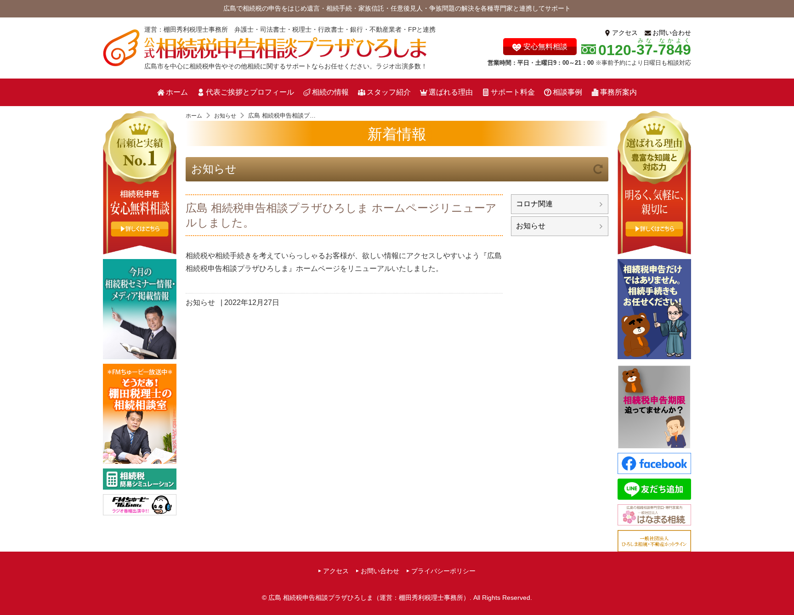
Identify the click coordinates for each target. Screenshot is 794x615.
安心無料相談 (545, 47)
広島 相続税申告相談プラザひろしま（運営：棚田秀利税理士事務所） (369, 597)
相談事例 (567, 92)
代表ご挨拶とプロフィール (250, 92)
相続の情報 (330, 92)
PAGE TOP (784, 590)
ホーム (177, 92)
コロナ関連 (534, 204)
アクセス (625, 32)
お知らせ (214, 169)
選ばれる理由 (451, 92)
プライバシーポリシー (443, 571)
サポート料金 (513, 92)
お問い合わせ (671, 32)
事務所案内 (618, 92)
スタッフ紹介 (389, 92)
